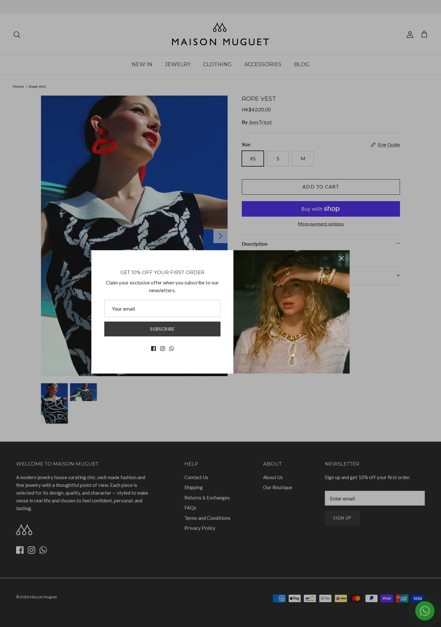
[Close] (341, 258)
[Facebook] (153, 348)
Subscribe (162, 329)
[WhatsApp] (171, 348)
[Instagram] (162, 348)
